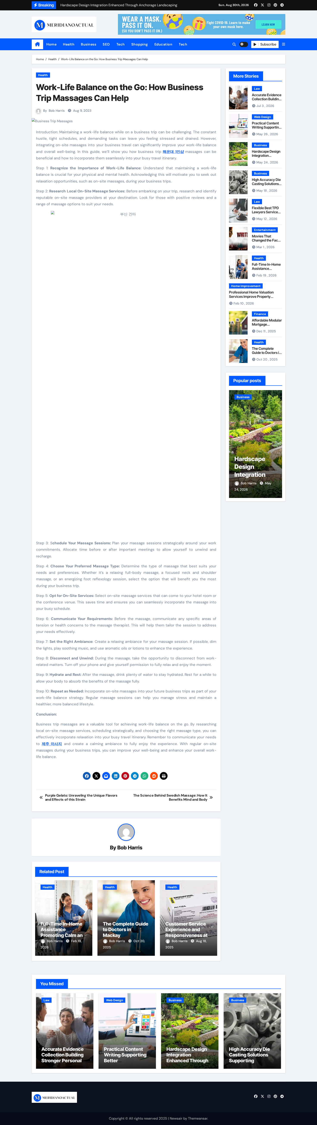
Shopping (139, 44)
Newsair (176, 1118)
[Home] (37, 44)
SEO (106, 44)
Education (163, 44)
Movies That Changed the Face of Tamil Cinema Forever (266, 242)
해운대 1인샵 (173, 151)
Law (257, 89)
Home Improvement (246, 286)
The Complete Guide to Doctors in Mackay (125, 929)
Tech (120, 44)
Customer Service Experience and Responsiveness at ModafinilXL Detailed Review (188, 935)
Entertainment (265, 230)
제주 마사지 (52, 743)
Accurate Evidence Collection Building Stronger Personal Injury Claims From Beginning (62, 1060)
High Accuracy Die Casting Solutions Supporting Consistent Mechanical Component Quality (250, 1063)
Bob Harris (57, 110)
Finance (260, 314)
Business (88, 44)
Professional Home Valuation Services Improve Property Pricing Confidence (251, 296)
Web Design (262, 117)
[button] (283, 44)
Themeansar (197, 1118)
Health (68, 44)
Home (51, 44)
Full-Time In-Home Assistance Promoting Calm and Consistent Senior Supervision (63, 935)
